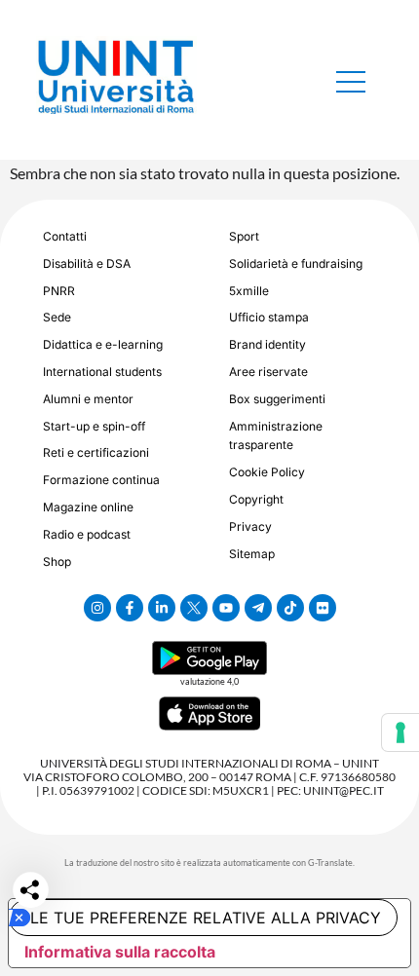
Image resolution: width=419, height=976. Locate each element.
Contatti (65, 236)
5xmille (249, 290)
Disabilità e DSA (87, 263)
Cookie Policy (267, 472)
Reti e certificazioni (96, 452)
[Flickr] (322, 607)
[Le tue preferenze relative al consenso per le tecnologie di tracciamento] (400, 732)
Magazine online (88, 507)
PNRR (59, 290)
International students (102, 371)
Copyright (256, 499)
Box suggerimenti (277, 399)
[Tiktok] (290, 607)
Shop (57, 561)
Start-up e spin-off (94, 426)
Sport (244, 236)
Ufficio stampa (269, 317)
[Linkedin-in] (161, 607)
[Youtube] (226, 607)
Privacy (250, 526)
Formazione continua (101, 479)
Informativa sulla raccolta (119, 951)
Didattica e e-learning (103, 344)
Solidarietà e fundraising (295, 263)
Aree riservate (268, 371)
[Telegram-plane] (258, 607)
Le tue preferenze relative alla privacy (205, 917)
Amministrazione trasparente (276, 436)
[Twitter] (194, 607)
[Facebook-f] (129, 607)
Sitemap (252, 553)
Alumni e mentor (88, 399)
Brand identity (267, 344)
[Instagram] (97, 607)
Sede (57, 317)
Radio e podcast (87, 534)
